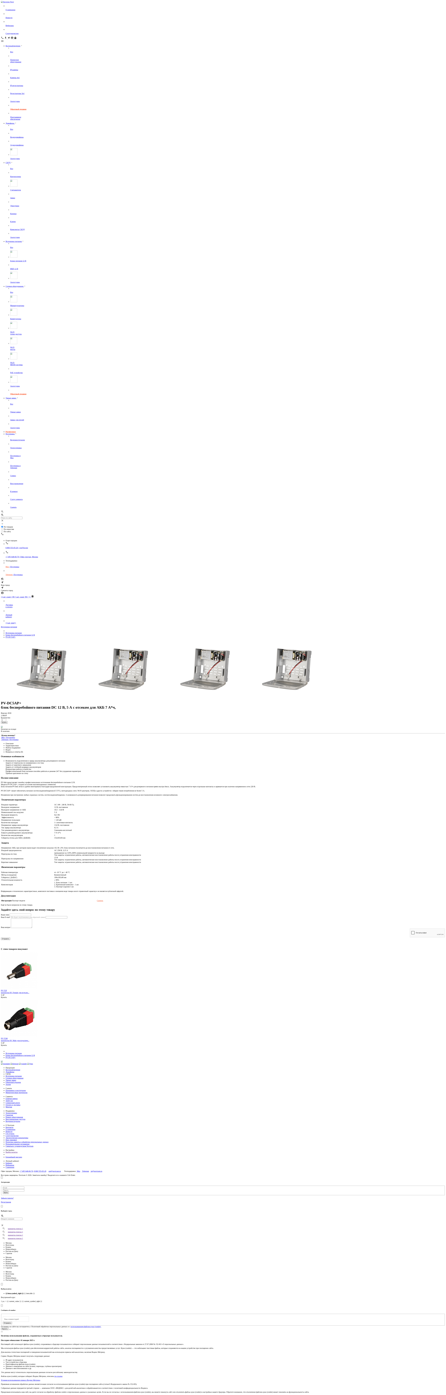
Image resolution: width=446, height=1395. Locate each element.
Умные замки (11, 398)
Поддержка (10, 434)
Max (78, 1171)
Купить (4, 722)
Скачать (100, 901)
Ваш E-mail (23, 917)
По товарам (8, 527)
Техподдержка (11, 1113)
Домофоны (10, 123)
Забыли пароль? (7, 1198)
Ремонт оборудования (14, 1117)
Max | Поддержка (8, 737)
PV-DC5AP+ (11, 637)
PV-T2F (15, 992)
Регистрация (6, 1202)
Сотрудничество (12, 1136)
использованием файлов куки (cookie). (86, 1327)
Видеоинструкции (13, 1121)
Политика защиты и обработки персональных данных (27, 1142)
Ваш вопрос (5, 927)
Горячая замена (12, 1099)
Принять (5, 1329)
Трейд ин (9, 1101)
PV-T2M (15, 1039)
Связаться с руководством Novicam (19, 1146)
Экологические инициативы (17, 1138)
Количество (5, 718)
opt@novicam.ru (55, 1171)
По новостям (9, 529)
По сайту (7, 531)
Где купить (10, 1134)
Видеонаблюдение (13, 46)
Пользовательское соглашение (18, 1144)
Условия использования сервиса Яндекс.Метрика (20, 1380)
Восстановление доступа (15, 1119)
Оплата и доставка (13, 1105)
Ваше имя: (5, 915)
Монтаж (9, 1107)
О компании (10, 1129)
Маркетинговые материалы (16, 1093)
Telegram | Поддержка (9, 740)
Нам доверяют (11, 1140)
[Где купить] (2, 580)
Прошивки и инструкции (16, 1090)
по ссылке (58, 1376)
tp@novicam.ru (96, 1171)
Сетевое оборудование (15, 286)
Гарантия (9, 1115)
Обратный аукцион (13, 1082)
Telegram (85, 1171)
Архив (8, 1084)
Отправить (5, 939)
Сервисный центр (13, 1103)
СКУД (8, 163)
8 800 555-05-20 (40, 1171)
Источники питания (14, 241)
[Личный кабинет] (2, 594)
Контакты (9, 1127)
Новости (9, 1132)
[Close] (2, 1177)
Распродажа (11, 432)
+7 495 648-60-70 (26, 1171)
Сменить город (7, 590)
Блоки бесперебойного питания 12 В (20, 635)
